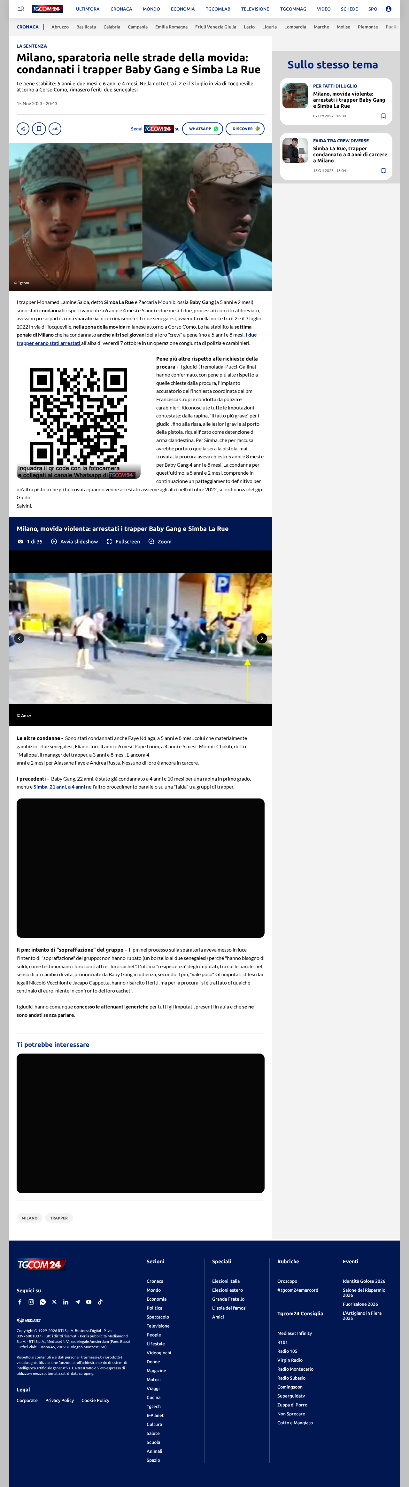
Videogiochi (159, 1352)
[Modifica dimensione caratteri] (55, 128)
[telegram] (77, 1302)
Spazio (153, 1460)
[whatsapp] (43, 1302)
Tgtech (154, 1406)
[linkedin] (66, 1302)
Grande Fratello (228, 1299)
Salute (153, 1433)
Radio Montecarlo (295, 1369)
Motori (154, 1379)
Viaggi (153, 1388)
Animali (154, 1451)
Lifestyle (156, 1343)
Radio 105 (287, 1351)
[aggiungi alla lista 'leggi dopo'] (39, 128)
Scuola (153, 1442)
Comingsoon (290, 1387)
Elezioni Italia (226, 1281)
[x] (54, 1302)
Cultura (154, 1424)
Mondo (154, 1290)
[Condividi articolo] (23, 128)
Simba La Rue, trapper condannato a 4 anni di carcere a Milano (350, 154)
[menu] (20, 9)
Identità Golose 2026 (364, 1281)
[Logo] (47, 9)
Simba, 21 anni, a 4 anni (59, 786)
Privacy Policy (59, 1400)
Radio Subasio (291, 1378)
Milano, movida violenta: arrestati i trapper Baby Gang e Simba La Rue (349, 99)
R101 (282, 1342)
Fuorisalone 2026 (360, 1304)
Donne (153, 1361)
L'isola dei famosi (229, 1308)
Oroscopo (287, 1281)
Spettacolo (158, 1317)
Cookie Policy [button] (95, 1400)
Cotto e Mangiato (295, 1422)
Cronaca (155, 1281)
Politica (154, 1308)
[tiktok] (100, 1302)
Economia (156, 1299)
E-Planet (155, 1415)
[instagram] (31, 1302)
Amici (218, 1317)
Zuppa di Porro (292, 1404)
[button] (74, 541)
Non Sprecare (291, 1413)
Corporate (27, 1400)
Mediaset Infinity (294, 1333)
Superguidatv (291, 1395)
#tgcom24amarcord (297, 1290)
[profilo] (388, 9)
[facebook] (20, 1302)
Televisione (158, 1325)
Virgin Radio (290, 1360)
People (154, 1334)
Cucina (153, 1397)
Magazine (156, 1370)
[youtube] (89, 1302)
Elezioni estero (227, 1290)
